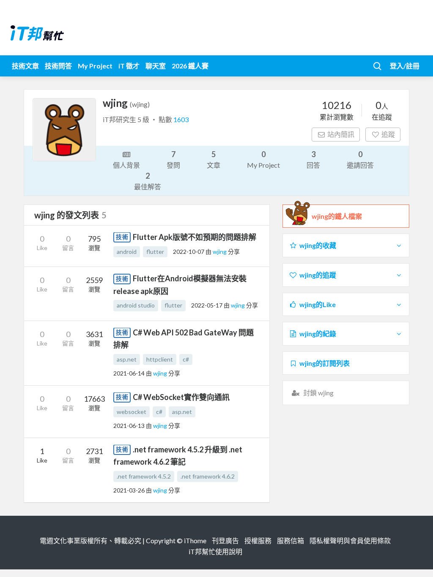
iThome (195, 540)
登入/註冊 (404, 66)
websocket (131, 411)
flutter (155, 251)
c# (186, 359)
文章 (213, 159)
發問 (173, 159)
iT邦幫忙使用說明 (215, 551)
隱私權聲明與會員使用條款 (350, 540)
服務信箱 (290, 540)
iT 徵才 (129, 66)
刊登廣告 (225, 540)
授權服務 (257, 540)
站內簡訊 (340, 134)
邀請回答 (360, 159)
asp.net (127, 359)
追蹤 (388, 134)
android (127, 251)
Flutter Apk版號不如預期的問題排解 (194, 237)
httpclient (159, 359)
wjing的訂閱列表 (324, 363)
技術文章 (25, 66)
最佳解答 (147, 181)
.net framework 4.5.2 (144, 476)
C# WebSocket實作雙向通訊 (181, 397)
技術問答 (58, 66)
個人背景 (126, 165)
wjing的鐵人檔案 (337, 216)
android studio (136, 305)
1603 (181, 119)
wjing (220, 251)
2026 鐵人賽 (190, 66)
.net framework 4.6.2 (208, 476)
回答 (313, 159)
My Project (95, 66)
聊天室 (155, 66)
